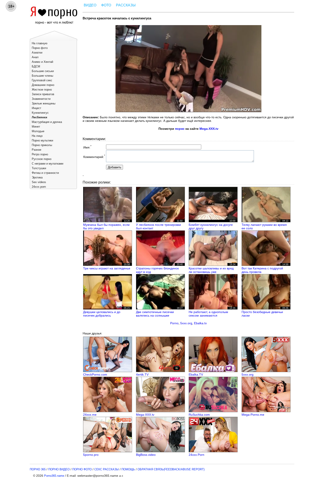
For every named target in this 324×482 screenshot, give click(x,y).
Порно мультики (42, 140)
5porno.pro (91, 454)
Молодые (38, 131)
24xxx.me (90, 414)
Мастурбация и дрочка (47, 122)
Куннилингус (40, 112)
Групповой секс (42, 80)
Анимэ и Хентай (42, 61)
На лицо (37, 135)
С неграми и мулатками (47, 163)
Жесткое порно (42, 89)
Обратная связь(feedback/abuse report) (171, 469)
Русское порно (41, 159)
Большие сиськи (43, 71)
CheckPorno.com (95, 374)
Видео (90, 5)
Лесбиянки (39, 117)
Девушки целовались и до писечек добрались (101, 313)
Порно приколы (42, 145)
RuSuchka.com (199, 414)
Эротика (37, 177)
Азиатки (37, 52)
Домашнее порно (43, 85)
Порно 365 (38, 469)
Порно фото (40, 48)
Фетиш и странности (45, 172)
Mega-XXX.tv (208, 128)
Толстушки (39, 168)
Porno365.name (54, 475)
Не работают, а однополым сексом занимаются (208, 313)
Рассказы (126, 5)
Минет (36, 126)
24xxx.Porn (196, 454)
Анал (35, 57)
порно (179, 128)
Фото (106, 5)
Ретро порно (40, 154)
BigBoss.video (146, 454)
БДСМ (36, 66)
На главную (39, 43)
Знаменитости (41, 98)
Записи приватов (43, 94)
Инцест (36, 108)
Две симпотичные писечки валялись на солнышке (155, 313)
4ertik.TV (142, 374)
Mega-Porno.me (253, 414)
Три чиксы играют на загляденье (106, 268)
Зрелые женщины (43, 103)
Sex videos (39, 182)
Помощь (128, 469)
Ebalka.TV (196, 374)
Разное (36, 149)
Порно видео (59, 469)
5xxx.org (186, 323)
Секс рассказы (106, 469)
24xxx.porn (39, 186)
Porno (174, 323)
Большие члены (42, 75)
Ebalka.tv (200, 323)
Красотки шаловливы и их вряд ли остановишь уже (211, 270)
